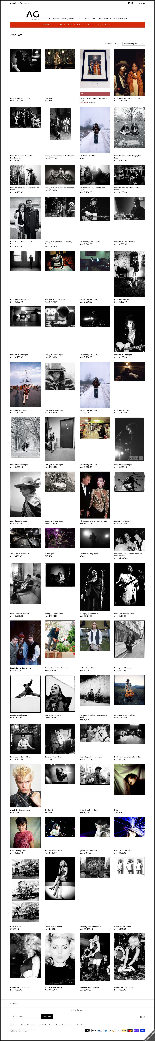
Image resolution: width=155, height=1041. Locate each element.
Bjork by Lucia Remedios (54, 850)
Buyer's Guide (42, 1025)
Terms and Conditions (77, 1025)
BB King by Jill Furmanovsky (89, 614)
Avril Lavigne (49, 554)
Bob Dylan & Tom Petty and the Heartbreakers (22, 157)
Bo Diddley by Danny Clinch (20, 98)
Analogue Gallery (28, 1030)
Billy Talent (49, 810)
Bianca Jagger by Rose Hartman (91, 757)
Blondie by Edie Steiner (122, 927)
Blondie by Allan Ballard (53, 927)
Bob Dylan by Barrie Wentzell (90, 242)
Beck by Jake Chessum (122, 668)
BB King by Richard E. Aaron (124, 614)
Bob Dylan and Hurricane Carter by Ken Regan (24, 189)
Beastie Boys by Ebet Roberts (20, 668)
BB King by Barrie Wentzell (19, 614)
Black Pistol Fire (15, 927)
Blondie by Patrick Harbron (19, 987)
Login (12, 3)
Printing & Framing (27, 1025)
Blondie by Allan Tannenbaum (91, 927)
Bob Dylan (48, 98)
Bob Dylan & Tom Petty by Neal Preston (59, 156)
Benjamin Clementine (53, 757)
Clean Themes (23, 1032)
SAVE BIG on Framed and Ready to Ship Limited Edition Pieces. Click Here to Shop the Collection (77, 25)
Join (18, 3)
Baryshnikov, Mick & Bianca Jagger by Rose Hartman (128, 555)
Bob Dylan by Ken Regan (88, 299)
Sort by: (118, 43)
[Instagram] (132, 3)
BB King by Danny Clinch (54, 614)
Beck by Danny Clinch (88, 668)
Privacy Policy (61, 1025)
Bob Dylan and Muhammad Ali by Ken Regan (24, 243)
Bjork (116, 810)
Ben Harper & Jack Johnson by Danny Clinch (93, 716)
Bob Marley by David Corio (123, 521)
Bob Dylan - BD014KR (87, 156)
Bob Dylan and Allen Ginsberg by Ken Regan (127, 157)
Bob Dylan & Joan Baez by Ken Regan (128, 98)
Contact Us (14, 1025)
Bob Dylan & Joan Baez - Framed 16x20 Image (94, 99)
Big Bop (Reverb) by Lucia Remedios (127, 757)
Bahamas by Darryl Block (89, 554)
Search (51, 1025)
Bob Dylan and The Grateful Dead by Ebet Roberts (58, 243)
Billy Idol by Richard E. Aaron (20, 810)
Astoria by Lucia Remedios (20, 554)
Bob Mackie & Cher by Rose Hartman (93, 521)
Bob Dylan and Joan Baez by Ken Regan (59, 188)
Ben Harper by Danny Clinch (124, 715)
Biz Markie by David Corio (89, 810)
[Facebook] (129, 3)
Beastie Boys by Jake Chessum (56, 668)
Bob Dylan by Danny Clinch (20, 299)
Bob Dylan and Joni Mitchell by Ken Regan (92, 189)
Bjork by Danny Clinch (18, 850)
